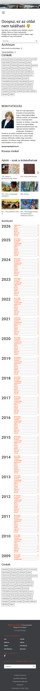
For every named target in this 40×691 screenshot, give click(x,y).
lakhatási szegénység (7, 78)
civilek (24, 59)
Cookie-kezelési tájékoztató (20, 681)
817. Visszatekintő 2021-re (10, 212)
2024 (6, 260)
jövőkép (29, 68)
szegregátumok (6, 88)
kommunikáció (21, 72)
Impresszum (20, 685)
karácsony (4, 72)
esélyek (29, 62)
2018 (6, 378)
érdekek (12, 94)
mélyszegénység (23, 81)
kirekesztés (12, 72)
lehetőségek (18, 78)
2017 (6, 398)
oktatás (12, 84)
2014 (6, 457)
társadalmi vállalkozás (30, 91)
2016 (6, 418)
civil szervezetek (32, 59)
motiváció (25, 78)
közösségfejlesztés (27, 75)
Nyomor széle (14, 625)
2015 (6, 437)
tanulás (30, 88)
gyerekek (34, 65)
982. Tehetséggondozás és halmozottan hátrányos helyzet (29, 213)
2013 (6, 477)
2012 (6, 497)
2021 (6, 319)
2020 (6, 339)
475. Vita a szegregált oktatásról (9, 195)
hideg (9, 68)
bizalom (12, 59)
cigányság (18, 59)
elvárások (14, 62)
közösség (18, 75)
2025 (6, 240)
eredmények (22, 62)
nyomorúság (5, 84)
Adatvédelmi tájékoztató (20, 678)
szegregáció (29, 84)
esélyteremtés (6, 65)
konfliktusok (30, 72)
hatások (4, 68)
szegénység (15, 88)
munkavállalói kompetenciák (9, 81)
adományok (5, 59)
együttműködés (6, 62)
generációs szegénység (25, 65)
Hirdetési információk (20, 675)
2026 (6, 226)
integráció (22, 68)
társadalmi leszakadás (16, 91)
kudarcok (4, 75)
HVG (5, 639)
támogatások (5, 91)
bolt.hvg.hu (23, 649)
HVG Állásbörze (8, 649)
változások (5, 94)
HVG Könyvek (23, 645)
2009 (6, 556)
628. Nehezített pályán (29, 176)
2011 (6, 516)
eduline (6, 645)
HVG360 (22, 639)
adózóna (22, 642)
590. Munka (25, 194)
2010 (6, 536)
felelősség (14, 65)
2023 (6, 280)
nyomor (31, 81)
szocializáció (23, 88)
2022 (6, 299)
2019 (6, 358)
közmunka (11, 75)
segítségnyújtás (20, 84)
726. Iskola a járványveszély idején (9, 177)
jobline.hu (6, 642)
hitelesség (15, 68)
